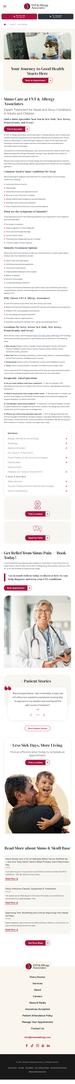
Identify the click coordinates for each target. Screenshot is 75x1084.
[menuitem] (37, 977)
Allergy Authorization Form (37, 1072)
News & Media (37, 1002)
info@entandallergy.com (37, 1037)
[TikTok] (32, 1045)
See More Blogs (35, 943)
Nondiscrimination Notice (59, 1068)
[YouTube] (42, 1045)
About (37, 989)
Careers (37, 996)
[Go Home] (6, 24)
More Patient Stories (37, 728)
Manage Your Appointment (37, 1022)
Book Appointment (15, 588)
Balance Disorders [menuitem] (16, 448)
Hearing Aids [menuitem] (14, 462)
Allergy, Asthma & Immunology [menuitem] (23, 438)
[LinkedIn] (48, 1045)
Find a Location (35, 762)
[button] (4, 6)
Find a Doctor (37, 977)
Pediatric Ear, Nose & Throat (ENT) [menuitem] (25, 471)
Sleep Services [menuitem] (15, 481)
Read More (10, 878)
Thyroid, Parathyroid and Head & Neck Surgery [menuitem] (31, 486)
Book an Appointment (35, 80)
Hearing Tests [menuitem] (14, 467)
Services (12, 24)
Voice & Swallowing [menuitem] (17, 490)
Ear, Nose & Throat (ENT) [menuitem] (20, 452)
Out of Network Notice (42, 1068)
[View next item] (44, 715)
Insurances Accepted (37, 1009)
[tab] (66, 439)
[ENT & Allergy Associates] (36, 6)
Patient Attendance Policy (37, 1015)
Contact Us (37, 1028)
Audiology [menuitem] (13, 443)
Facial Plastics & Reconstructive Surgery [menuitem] (28, 457)
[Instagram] (37, 1045)
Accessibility (29, 1068)
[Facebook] (26, 1045)
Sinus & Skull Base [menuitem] (17, 476)
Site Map (21, 1068)
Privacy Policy (12, 1068)
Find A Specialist (14, 129)
